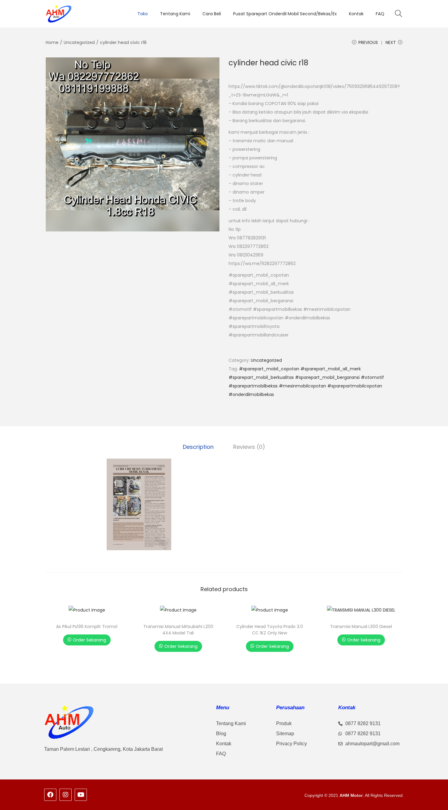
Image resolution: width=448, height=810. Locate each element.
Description (198, 447)
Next (391, 42)
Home (52, 42)
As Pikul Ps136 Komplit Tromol (86, 626)
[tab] (198, 447)
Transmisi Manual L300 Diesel (361, 626)
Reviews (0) (249, 447)
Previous (368, 42)
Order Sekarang (89, 640)
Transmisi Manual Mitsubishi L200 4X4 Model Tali (178, 629)
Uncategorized (79, 42)
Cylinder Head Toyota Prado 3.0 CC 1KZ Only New (269, 629)
